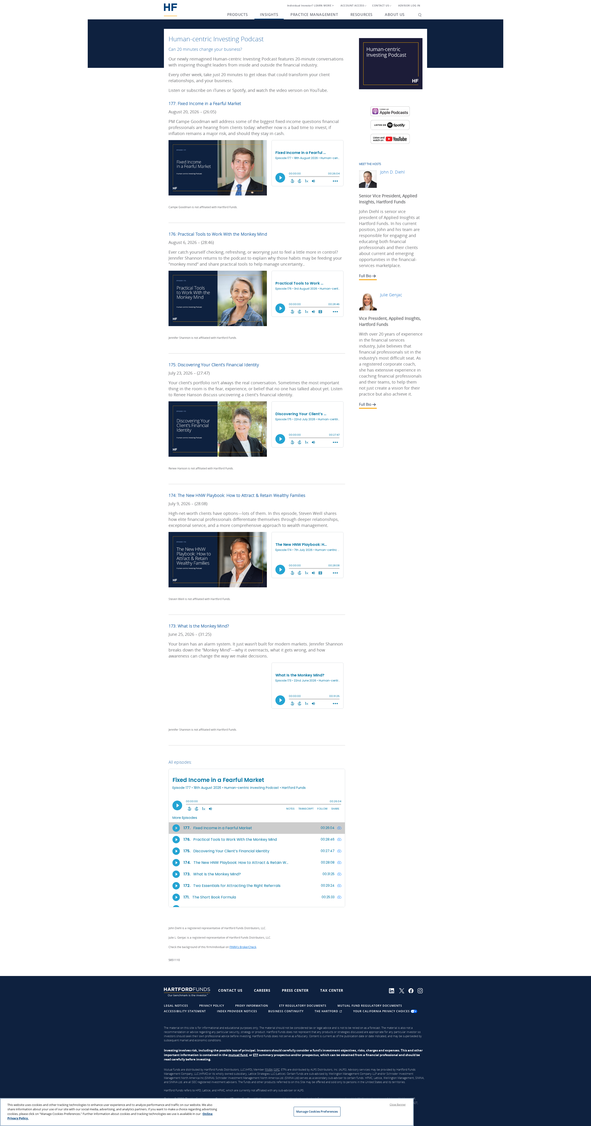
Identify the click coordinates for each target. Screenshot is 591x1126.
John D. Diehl (392, 172)
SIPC (277, 1070)
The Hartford (327, 1011)
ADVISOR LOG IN (409, 5)
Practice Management (314, 14)
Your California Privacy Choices (382, 1011)
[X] (403, 990)
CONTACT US (380, 5)
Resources (361, 14)
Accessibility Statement (185, 1011)
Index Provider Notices (237, 1011)
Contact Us (230, 990)
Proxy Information (251, 1006)
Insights (269, 14)
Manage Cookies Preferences (317, 1111)
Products (237, 14)
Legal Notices (176, 1006)
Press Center (295, 990)
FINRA (268, 1070)
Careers (262, 990)
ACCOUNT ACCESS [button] (352, 5)
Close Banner (398, 1104)
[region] (207, 1112)
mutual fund (237, 1055)
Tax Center (331, 990)
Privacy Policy (211, 1006)
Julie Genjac (391, 294)
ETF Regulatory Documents (302, 1006)
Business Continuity (286, 1011)
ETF (255, 1055)
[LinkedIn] (394, 990)
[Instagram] (422, 990)
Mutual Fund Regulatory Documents (370, 1006)
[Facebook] (413, 990)
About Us (395, 14)
